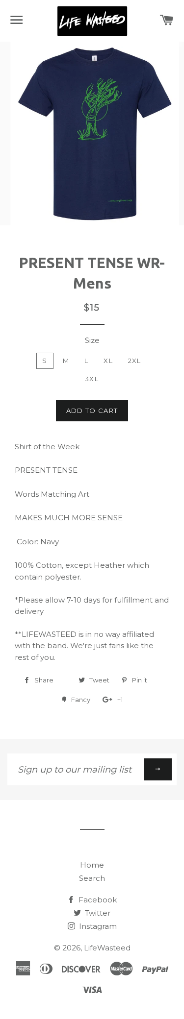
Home (92, 865)
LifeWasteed (107, 947)
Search (92, 878)
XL (108, 360)
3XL (92, 379)
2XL (134, 360)
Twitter (96, 913)
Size (92, 340)
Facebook (97, 899)
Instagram (97, 926)
